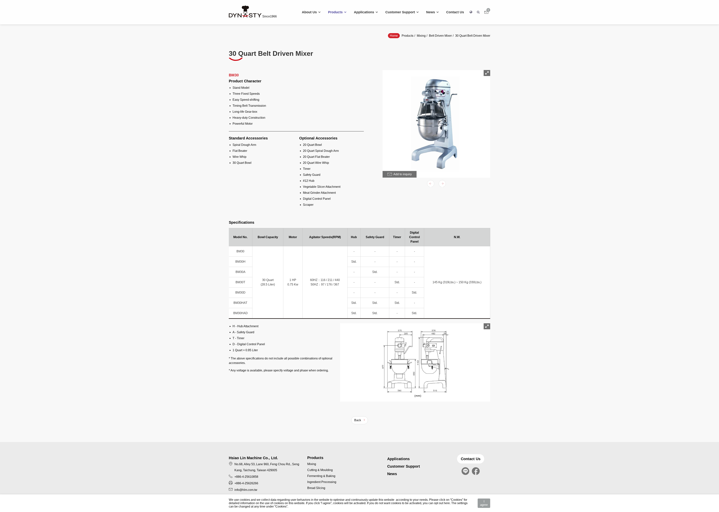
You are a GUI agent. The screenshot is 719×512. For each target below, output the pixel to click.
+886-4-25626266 (246, 483)
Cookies (456, 499)
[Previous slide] (430, 183)
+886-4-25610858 (246, 476)
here (447, 503)
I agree (484, 503)
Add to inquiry (402, 174)
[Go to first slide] (442, 183)
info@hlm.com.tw (245, 489)
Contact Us (470, 459)
